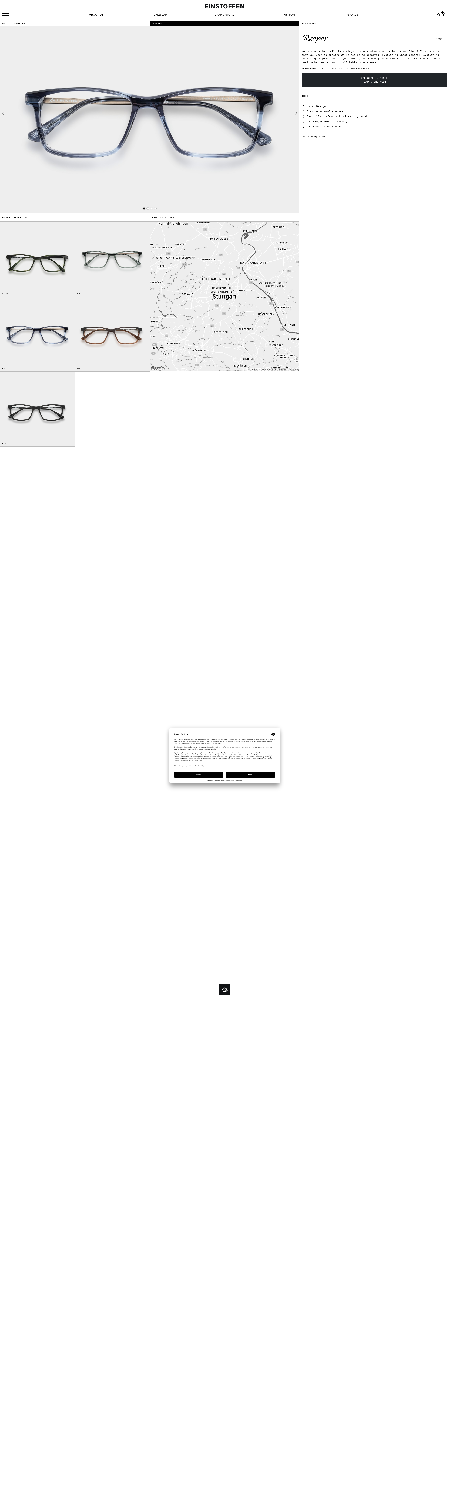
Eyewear (160, 14)
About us (96, 14)
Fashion (289, 14)
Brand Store (224, 14)
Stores (352, 14)
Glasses (157, 23)
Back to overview (13, 23)
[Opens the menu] (6, 14)
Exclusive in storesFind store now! (374, 80)
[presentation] (3, 114)
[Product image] (149, 119)
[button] (144, 208)
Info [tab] (305, 96)
